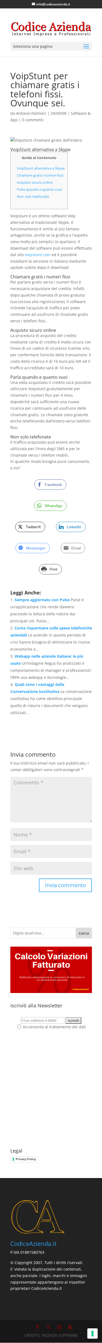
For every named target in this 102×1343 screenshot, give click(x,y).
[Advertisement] (51, 1089)
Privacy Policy (26, 1159)
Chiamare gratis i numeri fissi (40, 175)
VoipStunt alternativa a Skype (41, 168)
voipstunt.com (38, 254)
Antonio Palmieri (31, 113)
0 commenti (33, 119)
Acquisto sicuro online (34, 182)
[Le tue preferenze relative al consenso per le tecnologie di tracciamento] (92, 1333)
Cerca (84, 933)
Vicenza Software (60, 1335)
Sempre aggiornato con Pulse (42, 599)
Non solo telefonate (33, 196)
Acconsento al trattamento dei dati (54, 1026)
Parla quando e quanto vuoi (39, 189)
